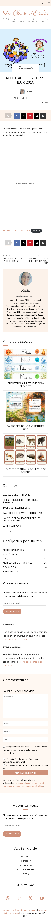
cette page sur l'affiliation (15, 639)
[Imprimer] (43, 116)
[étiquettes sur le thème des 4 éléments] (25, 364)
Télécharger (36, 230)
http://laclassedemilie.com (25, 296)
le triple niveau (12, 526)
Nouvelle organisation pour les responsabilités (21, 519)
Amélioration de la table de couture (12, 260)
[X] (23, 116)
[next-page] (9, 532)
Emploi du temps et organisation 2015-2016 (38, 261)
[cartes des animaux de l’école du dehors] (25, 450)
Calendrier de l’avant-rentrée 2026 (23, 513)
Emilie (29, 91)
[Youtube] (42, 898)
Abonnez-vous (12, 611)
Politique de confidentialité (24, 910)
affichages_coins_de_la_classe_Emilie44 (16, 230)
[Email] (36, 116)
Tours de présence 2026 (16, 508)
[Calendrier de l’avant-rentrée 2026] (25, 407)
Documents (25, 68)
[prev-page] (5, 532)
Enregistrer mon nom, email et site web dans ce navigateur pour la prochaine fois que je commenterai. (25, 749)
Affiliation (42, 910)
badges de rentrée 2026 (16, 495)
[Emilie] (23, 91)
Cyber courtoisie (11, 913)
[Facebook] (17, 116)
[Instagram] (8, 898)
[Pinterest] (30, 116)
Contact (6, 910)
